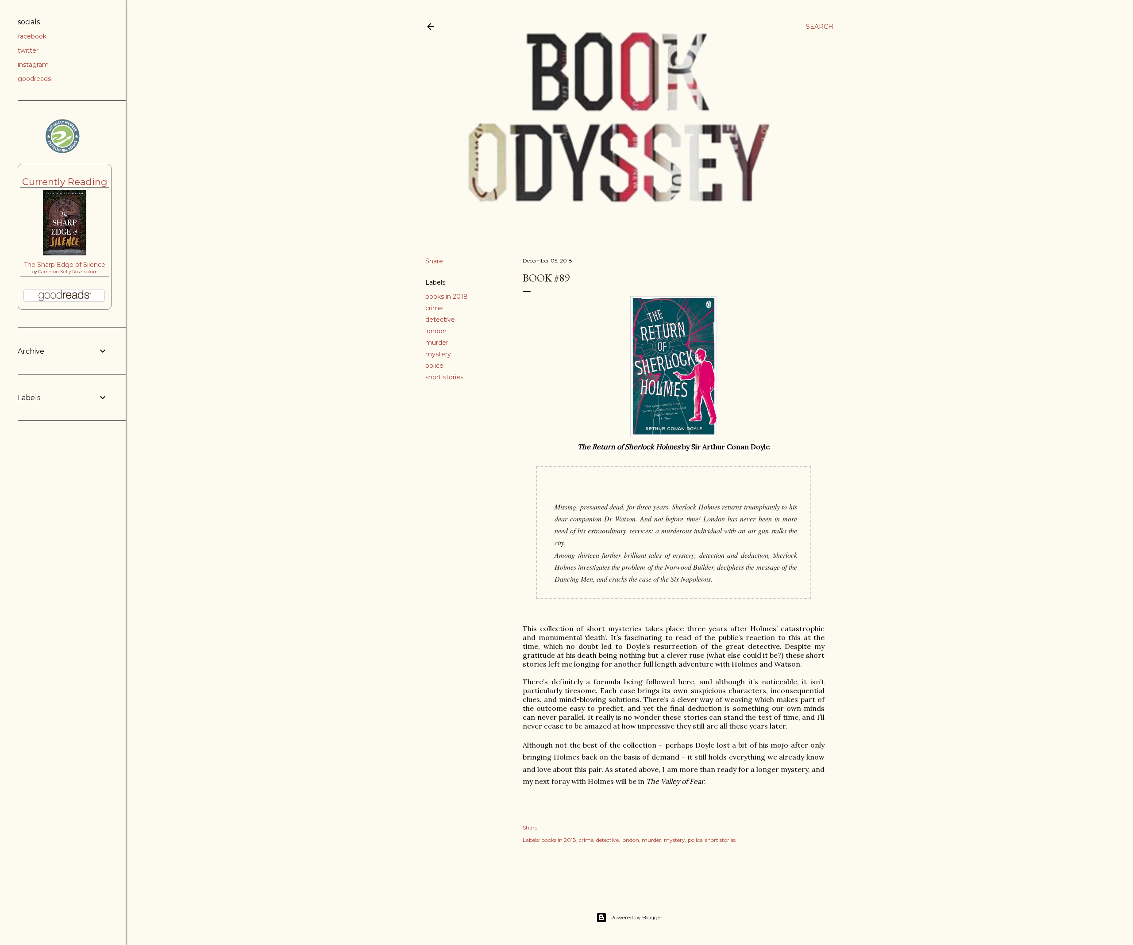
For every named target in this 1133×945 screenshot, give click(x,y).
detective (440, 320)
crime (434, 308)
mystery (438, 354)
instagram (33, 65)
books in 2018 (446, 297)
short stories (444, 377)
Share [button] (434, 261)
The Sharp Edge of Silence (64, 265)
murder (436, 343)
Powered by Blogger (636, 917)
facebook (32, 36)
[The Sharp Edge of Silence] (64, 253)
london (436, 331)
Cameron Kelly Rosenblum (68, 271)
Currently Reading (65, 181)
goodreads (34, 79)
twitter (28, 50)
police (434, 366)
